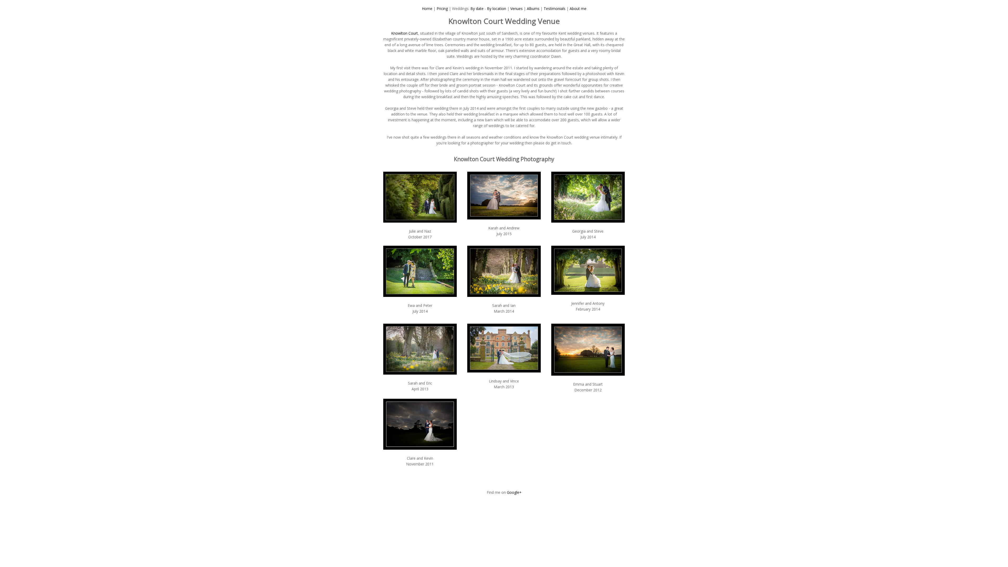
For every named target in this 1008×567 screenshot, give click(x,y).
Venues (516, 8)
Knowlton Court (404, 33)
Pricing (442, 8)
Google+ (514, 492)
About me (578, 8)
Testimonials (554, 8)
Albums (533, 8)
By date (477, 8)
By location (496, 8)
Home (427, 8)
